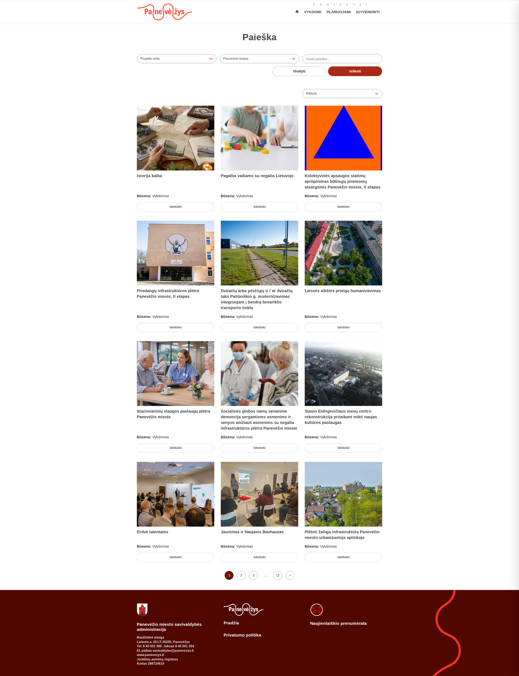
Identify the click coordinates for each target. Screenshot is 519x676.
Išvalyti (299, 71)
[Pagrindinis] (297, 12)
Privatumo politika (242, 635)
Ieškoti (355, 71)
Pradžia (231, 623)
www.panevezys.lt (150, 655)
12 (278, 575)
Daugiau (176, 206)
